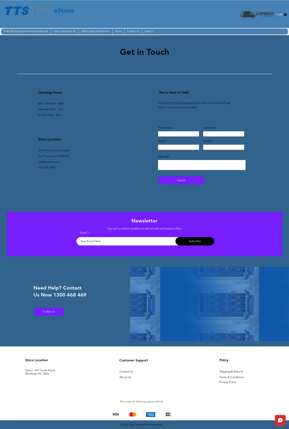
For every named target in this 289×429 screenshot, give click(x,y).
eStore (64, 10)
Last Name (210, 127)
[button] (282, 14)
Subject (207, 141)
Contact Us (126, 371)
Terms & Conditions (231, 377)
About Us (125, 377)
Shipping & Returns (231, 371)
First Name (165, 127)
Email (161, 141)
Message (163, 156)
